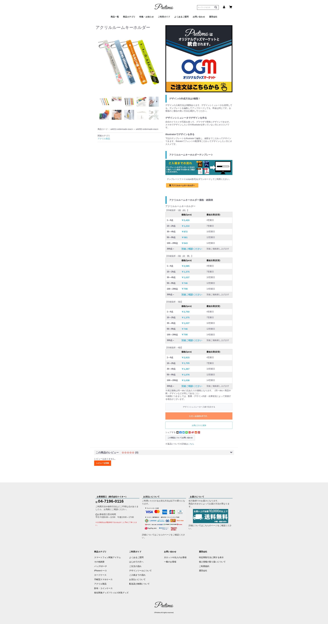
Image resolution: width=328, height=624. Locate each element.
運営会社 (203, 571)
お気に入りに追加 (199, 425)
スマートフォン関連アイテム (107, 557)
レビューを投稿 (102, 463)
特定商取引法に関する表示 (211, 557)
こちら (191, 444)
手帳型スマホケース (103, 579)
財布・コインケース (103, 588)
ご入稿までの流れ (137, 575)
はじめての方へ (136, 562)
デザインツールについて (140, 571)
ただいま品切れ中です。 (199, 416)
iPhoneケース (100, 571)
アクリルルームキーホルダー (183, 185)
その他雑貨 (99, 562)
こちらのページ (163, 535)
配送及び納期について (139, 584)
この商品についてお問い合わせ (180, 438)
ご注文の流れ (135, 566)
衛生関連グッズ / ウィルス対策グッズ (111, 593)
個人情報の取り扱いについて (212, 562)
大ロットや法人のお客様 (175, 557)
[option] (129, 62)
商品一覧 (115, 17)
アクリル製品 (104, 139)
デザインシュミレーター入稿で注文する (199, 407)
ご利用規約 (204, 566)
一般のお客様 (170, 562)
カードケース (100, 575)
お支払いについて (137, 579)
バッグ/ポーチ (100, 566)
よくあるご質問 (181, 17)
